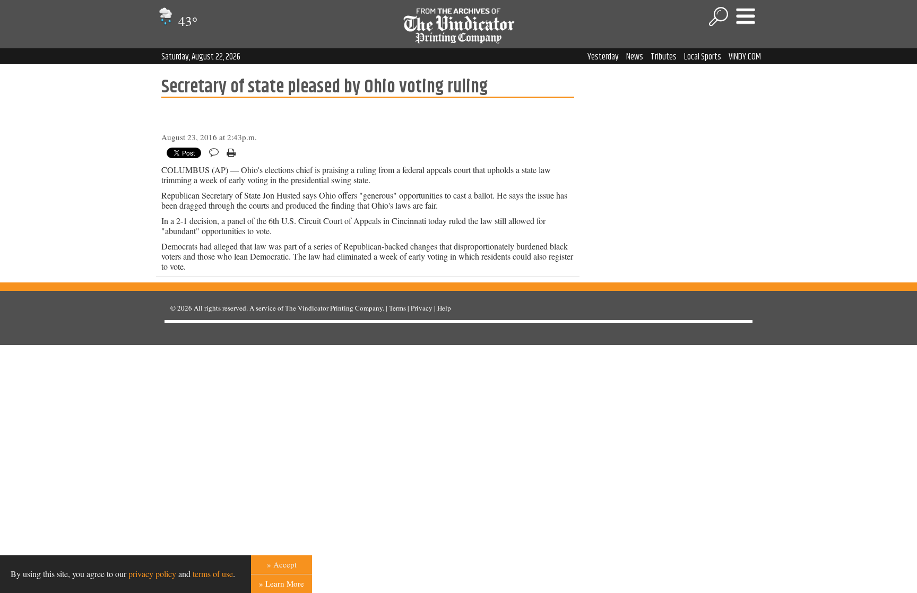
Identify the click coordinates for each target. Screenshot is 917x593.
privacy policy (152, 573)
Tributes (664, 57)
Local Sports (702, 57)
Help (444, 308)
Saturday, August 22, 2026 (200, 57)
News (634, 57)
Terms (397, 308)
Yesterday (603, 57)
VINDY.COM (745, 57)
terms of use (213, 573)
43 (186, 21)
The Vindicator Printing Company (334, 308)
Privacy (421, 308)
